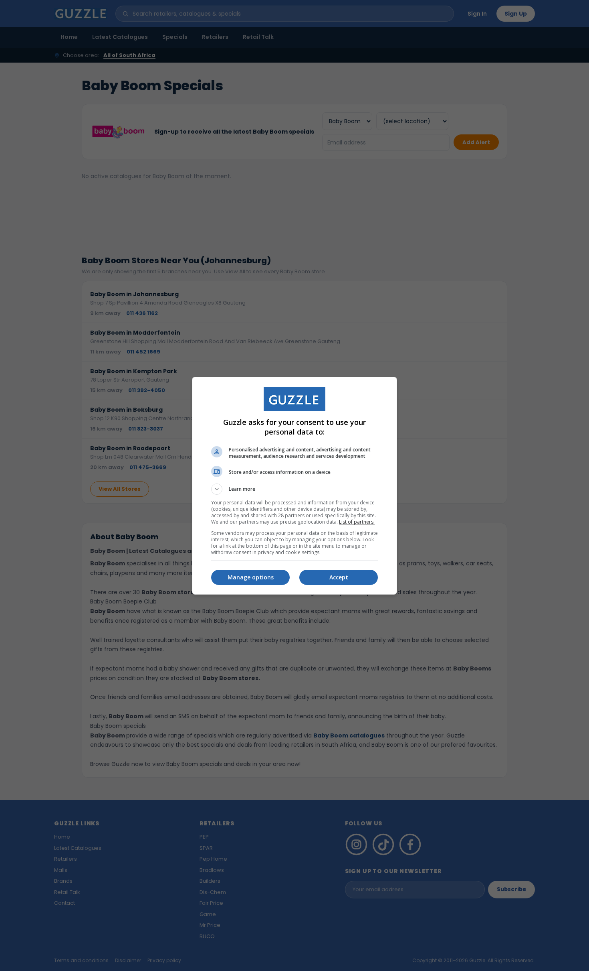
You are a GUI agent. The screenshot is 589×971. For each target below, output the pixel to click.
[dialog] (294, 486)
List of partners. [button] (357, 521)
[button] (294, 489)
